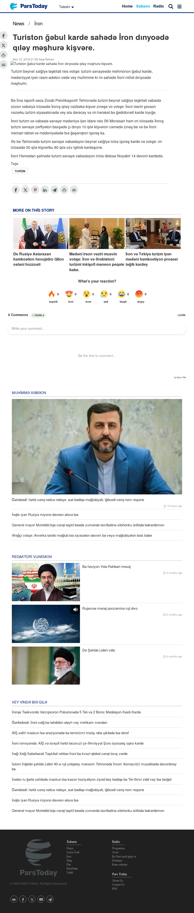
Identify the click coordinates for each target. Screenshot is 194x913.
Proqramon (118, 848)
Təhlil (69, 872)
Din (68, 864)
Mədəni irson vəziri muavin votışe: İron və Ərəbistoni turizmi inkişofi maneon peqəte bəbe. (96, 261)
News (18, 23)
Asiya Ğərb (72, 852)
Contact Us (118, 884)
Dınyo (70, 848)
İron (38, 23)
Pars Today (31, 6)
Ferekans (117, 860)
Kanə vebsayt (119, 864)
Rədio (158, 6)
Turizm (20, 171)
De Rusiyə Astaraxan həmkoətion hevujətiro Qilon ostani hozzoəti (38, 259)
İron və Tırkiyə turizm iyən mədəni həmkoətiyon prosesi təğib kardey (152, 259)
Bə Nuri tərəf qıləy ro (124, 856)
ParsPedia (72, 868)
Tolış (69, 860)
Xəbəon (143, 6)
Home (127, 6)
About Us (117, 880)
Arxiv (115, 852)
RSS (114, 888)
